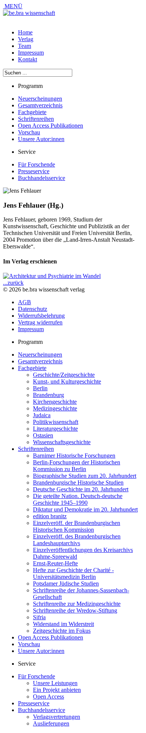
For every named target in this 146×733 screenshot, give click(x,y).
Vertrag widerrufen (40, 322)
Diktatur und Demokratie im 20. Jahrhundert (85, 509)
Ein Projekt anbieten (57, 690)
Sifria (39, 617)
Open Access (48, 696)
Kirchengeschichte (55, 401)
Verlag (25, 39)
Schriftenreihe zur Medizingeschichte (77, 604)
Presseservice (33, 171)
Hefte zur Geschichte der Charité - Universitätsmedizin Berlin (73, 573)
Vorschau (29, 132)
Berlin (40, 388)
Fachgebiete (32, 112)
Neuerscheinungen (40, 98)
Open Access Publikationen (50, 125)
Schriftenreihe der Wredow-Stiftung (75, 610)
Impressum (31, 52)
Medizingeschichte (55, 408)
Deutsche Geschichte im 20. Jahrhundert (80, 489)
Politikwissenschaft (55, 422)
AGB (24, 302)
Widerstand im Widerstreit (63, 624)
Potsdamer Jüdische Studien (66, 583)
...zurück (13, 283)
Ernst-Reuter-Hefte (55, 563)
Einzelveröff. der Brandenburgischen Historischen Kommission (76, 526)
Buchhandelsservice (41, 178)
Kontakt (27, 59)
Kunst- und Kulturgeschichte (67, 381)
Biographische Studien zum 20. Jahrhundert (84, 476)
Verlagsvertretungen (56, 717)
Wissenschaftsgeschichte (62, 442)
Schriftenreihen (36, 119)
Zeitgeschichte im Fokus (62, 630)
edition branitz (50, 516)
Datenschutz (32, 309)
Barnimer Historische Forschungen (74, 455)
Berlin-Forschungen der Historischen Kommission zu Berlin (76, 465)
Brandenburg (48, 395)
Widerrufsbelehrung (41, 315)
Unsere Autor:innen (41, 139)
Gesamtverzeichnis (40, 105)
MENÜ (12, 6)
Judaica (42, 415)
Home (25, 32)
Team (24, 46)
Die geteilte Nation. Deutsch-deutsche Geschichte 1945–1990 (77, 499)
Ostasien (43, 435)
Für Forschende (36, 164)
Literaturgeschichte (55, 428)
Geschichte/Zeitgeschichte (64, 375)
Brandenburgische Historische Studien (78, 482)
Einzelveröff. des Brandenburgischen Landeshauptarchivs (77, 539)
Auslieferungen (51, 723)
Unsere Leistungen (55, 683)
